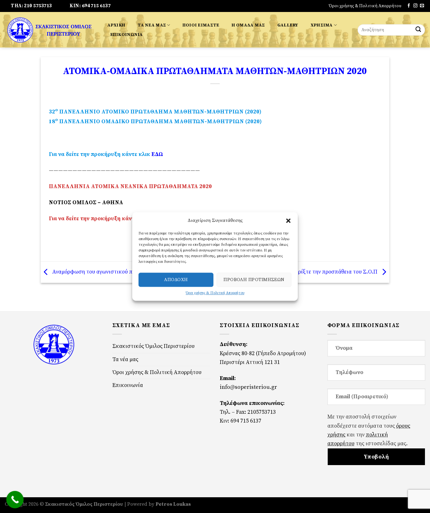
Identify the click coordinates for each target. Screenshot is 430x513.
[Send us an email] (422, 5)
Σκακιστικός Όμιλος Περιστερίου (153, 346)
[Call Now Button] (15, 499)
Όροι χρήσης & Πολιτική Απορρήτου (215, 293)
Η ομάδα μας (248, 25)
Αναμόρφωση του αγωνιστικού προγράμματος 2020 (114, 271)
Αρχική (116, 25)
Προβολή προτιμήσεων (254, 280)
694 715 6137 (245, 421)
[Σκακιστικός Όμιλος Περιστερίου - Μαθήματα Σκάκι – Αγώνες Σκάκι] (49, 29)
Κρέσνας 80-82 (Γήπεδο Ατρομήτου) (263, 353)
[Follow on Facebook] (409, 5)
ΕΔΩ (156, 154)
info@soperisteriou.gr (248, 387)
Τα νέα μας (152, 25)
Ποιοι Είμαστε (201, 25)
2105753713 (261, 412)
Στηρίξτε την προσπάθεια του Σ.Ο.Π (334, 271)
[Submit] (418, 30)
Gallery (287, 25)
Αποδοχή (176, 280)
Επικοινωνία (126, 34)
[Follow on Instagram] (415, 5)
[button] (288, 220)
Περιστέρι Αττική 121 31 (250, 362)
